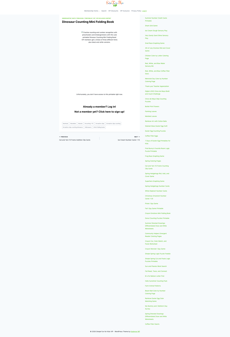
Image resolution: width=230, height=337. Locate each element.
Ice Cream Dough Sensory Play (156, 31)
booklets (73, 123)
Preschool (80, 18)
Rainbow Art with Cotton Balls (156, 121)
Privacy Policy (136, 11)
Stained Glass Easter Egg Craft (156, 126)
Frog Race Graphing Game (154, 156)
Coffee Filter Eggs (151, 136)
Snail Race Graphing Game (154, 43)
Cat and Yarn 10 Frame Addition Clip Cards (74, 138)
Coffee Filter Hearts (152, 324)
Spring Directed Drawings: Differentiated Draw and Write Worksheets (156, 316)
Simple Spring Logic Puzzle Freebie (157, 254)
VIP (94, 18)
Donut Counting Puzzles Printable (157, 218)
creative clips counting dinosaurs (73, 127)
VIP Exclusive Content (103, 18)
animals (65, 123)
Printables (88, 18)
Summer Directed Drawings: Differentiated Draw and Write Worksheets (156, 226)
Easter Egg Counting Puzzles (155, 131)
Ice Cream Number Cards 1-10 (129, 138)
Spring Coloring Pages (153, 161)
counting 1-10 (89, 123)
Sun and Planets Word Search (156, 266)
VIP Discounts (113, 11)
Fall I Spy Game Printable (154, 208)
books (80, 123)
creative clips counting (113, 123)
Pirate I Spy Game (151, 203)
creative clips (100, 123)
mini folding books (99, 127)
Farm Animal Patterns (153, 286)
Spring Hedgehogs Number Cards (157, 186)
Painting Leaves (151, 111)
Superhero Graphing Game (154, 181)
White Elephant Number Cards (156, 191)
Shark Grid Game (151, 26)
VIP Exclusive (125, 11)
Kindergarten (66, 18)
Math (74, 18)
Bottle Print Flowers (152, 106)
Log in (144, 11)
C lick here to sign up (111, 111)
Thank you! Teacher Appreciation (157, 86)
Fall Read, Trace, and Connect (156, 271)
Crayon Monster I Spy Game (155, 249)
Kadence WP (135, 331)
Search (103, 11)
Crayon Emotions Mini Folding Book (157, 213)
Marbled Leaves (151, 116)
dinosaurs (88, 127)
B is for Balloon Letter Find (154, 276)
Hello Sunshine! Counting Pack (156, 281)
